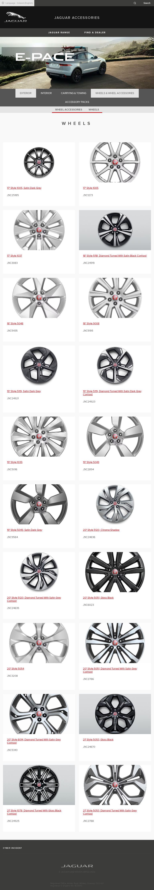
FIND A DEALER (95, 32)
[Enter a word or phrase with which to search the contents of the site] (143, 3)
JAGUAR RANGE (59, 32)
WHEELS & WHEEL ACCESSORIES (114, 93)
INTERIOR (46, 93)
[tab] (25, 93)
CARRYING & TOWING (73, 93)
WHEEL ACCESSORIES (68, 109)
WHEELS (94, 109)
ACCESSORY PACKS (77, 102)
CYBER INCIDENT (12, 848)
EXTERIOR (25, 93)
